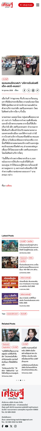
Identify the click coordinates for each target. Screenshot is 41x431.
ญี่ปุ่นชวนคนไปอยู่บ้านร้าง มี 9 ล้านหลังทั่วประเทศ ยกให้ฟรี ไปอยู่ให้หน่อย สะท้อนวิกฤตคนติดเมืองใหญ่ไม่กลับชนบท (29, 249)
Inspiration (6, 347)
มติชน (9, 185)
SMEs (31, 258)
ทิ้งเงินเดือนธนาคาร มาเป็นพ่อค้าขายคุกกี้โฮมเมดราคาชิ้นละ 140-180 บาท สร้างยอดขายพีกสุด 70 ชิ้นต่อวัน (29, 268)
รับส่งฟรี (23, 314)
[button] (16, 380)
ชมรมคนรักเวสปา (12, 314)
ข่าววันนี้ (5, 79)
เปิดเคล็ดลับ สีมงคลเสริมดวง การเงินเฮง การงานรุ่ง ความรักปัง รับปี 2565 (29, 284)
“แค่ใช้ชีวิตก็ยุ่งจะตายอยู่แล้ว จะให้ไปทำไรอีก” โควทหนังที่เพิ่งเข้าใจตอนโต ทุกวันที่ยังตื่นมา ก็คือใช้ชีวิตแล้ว (10, 358)
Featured (23, 258)
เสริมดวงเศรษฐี (25, 278)
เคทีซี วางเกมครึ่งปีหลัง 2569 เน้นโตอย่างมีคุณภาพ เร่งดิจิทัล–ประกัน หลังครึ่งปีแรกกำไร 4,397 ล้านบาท (30, 354)
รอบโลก (30, 241)
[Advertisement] (20, 32)
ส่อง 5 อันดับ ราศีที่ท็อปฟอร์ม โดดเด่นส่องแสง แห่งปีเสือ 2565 (29, 300)
